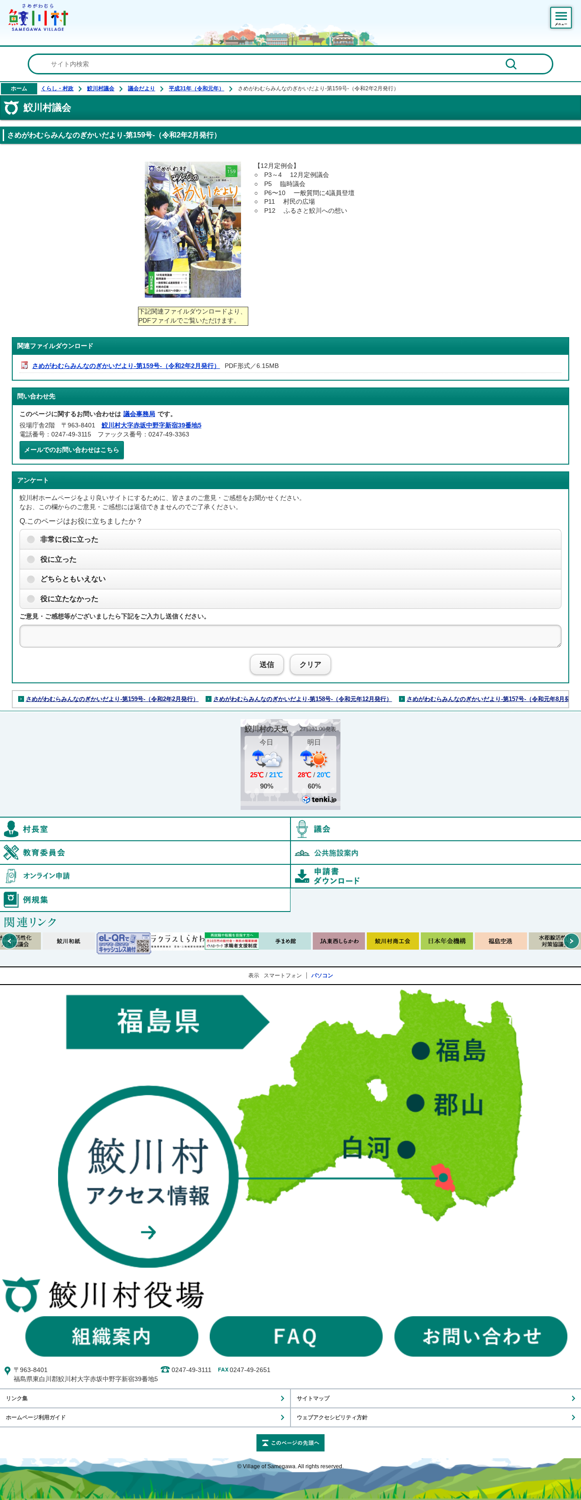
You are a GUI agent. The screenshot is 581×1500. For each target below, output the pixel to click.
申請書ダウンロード (435, 876)
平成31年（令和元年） (196, 88)
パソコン (322, 975)
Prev (9, 941)
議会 (435, 829)
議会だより (141, 88)
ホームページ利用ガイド (36, 1417)
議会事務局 (139, 413)
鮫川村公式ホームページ (38, 17)
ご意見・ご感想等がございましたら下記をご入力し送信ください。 (115, 616)
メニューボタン (561, 18)
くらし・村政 (57, 88)
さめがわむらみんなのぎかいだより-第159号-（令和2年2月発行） (126, 365)
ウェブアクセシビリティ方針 (332, 1417)
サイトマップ (313, 1398)
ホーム (19, 88)
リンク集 (17, 1398)
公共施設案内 (435, 852)
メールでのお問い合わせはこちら (71, 449)
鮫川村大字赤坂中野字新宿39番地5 (152, 425)
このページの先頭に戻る (290, 1442)
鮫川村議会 (100, 88)
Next (571, 941)
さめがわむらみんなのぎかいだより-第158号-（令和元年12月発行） (302, 699)
